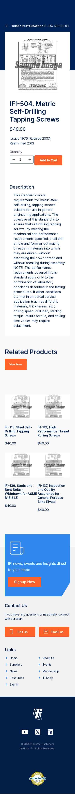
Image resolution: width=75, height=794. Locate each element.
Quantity (16, 152)
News (13, 671)
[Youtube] (25, 732)
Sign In (14, 684)
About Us (49, 658)
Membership (51, 671)
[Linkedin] (50, 732)
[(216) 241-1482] (20, 632)
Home (14, 658)
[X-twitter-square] (38, 732)
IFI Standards (31, 26)
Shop (15, 26)
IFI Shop (48, 678)
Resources (17, 678)
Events (47, 664)
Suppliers (16, 664)
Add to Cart (48, 160)
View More (16, 364)
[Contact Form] (54, 632)
